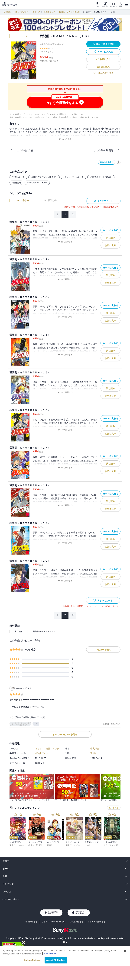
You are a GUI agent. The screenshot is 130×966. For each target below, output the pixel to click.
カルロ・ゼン (23, 845)
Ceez (78, 845)
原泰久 (50, 845)
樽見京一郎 (33, 845)
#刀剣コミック (18, 177)
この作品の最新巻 (103, 150)
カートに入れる (105, 51)
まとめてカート (105, 201)
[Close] (124, 950)
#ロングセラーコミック (73, 177)
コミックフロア (22, 12)
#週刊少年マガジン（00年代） (44, 177)
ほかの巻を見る (106, 73)
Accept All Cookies (55, 960)
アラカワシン (109, 845)
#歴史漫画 (16, 183)
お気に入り (105, 59)
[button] (96, 922)
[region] (65, 956)
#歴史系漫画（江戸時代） (101, 177)
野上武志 (42, 845)
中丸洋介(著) (45, 44)
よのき (88, 845)
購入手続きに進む (105, 44)
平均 (27, 649)
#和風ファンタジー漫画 (37, 183)
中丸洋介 (18, 631)
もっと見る (67, 139)
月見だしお (70, 845)
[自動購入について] (118, 162)
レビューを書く (46, 52)
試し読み (105, 67)
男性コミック (49, 12)
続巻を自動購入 (106, 162)
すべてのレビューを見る (65, 734)
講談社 (93, 753)
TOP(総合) (7, 12)
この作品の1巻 (24, 150)
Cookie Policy (49, 954)
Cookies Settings (31, 960)
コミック (36, 12)
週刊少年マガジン (60, 44)
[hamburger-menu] (126, 4)
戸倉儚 (119, 845)
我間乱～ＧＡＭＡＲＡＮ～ (70, 12)
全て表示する (67, 242)
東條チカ (13, 845)
